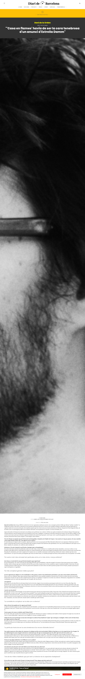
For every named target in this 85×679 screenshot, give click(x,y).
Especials (52, 7)
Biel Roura (43, 518)
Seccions (26, 7)
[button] (4, 3)
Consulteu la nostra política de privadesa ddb (30, 676)
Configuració (57, 674)
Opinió (46, 7)
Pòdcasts (33, 7)
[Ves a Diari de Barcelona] (42, 3)
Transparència (61, 7)
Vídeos (40, 7)
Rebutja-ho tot (77, 674)
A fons (20, 7)
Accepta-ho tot (67, 674)
